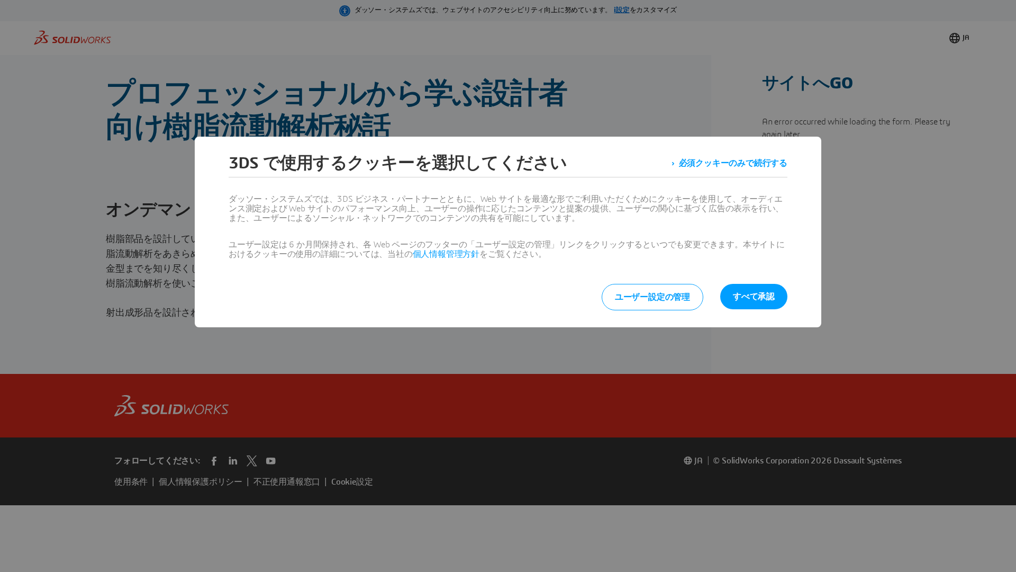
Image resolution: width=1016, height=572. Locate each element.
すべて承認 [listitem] (754, 296)
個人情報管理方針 (446, 254)
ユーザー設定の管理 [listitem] (652, 297)
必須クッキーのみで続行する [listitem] (733, 163)
